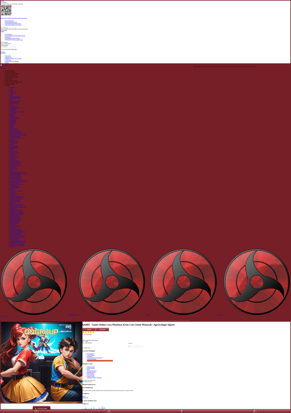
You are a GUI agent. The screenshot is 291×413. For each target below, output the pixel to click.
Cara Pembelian (91, 355)
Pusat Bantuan (8, 34)
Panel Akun (8, 55)
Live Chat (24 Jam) (18, 39)
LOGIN (2, 52)
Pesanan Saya (8, 57)
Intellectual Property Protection (94, 377)
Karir (88, 369)
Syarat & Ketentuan (91, 370)
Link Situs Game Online (92, 340)
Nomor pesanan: (4, 45)
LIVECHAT (254, 412)
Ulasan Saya (8, 60)
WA (182, 412)
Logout (7, 62)
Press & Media (90, 373)
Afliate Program (91, 368)
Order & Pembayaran (10, 35)
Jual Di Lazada (90, 375)
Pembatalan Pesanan (20, 35)
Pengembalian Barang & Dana (12, 38)
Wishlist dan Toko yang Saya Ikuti (13, 58)
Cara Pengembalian (91, 359)
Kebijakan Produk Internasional (94, 357)
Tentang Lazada (91, 366)
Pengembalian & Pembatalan (12, 61)
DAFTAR (3, 53)
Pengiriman (8, 37)
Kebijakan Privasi (91, 372)
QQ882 (2, 1)
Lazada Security (91, 376)
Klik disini (14, 49)
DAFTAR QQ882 (40, 408)
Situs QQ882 (4, 30)
